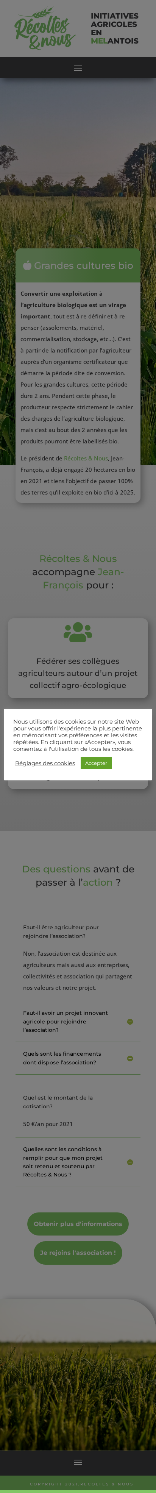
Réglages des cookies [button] (45, 763)
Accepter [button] (96, 763)
